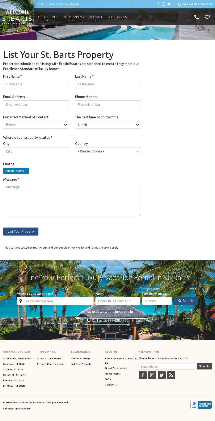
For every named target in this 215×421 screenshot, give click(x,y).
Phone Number (86, 96)
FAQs (108, 379)
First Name (12, 76)
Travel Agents (113, 373)
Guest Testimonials (116, 368)
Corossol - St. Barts (14, 374)
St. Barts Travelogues (49, 358)
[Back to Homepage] (17, 12)
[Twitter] (169, 4)
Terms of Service (100, 247)
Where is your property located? (27, 137)
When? (100, 293)
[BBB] (201, 405)
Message (11, 179)
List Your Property (21, 231)
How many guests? (155, 293)
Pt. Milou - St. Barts (14, 385)
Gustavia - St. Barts (14, 363)
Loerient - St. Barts (14, 380)
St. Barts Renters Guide (50, 363)
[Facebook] (158, 4)
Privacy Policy (76, 247)
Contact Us (118, 17)
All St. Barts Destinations (17, 358)
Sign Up (204, 366)
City (6, 143)
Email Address (14, 96)
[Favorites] (207, 16)
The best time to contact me (96, 117)
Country (81, 143)
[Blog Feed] (171, 375)
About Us (96, 17)
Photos (8, 164)
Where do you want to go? (35, 293)
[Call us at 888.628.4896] (196, 16)
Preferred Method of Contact (26, 117)
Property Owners (80, 358)
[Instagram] (163, 4)
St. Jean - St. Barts (13, 369)
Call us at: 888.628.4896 (109, 320)
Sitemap (8, 408)
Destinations (46, 17)
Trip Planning (73, 17)
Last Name (84, 76)
